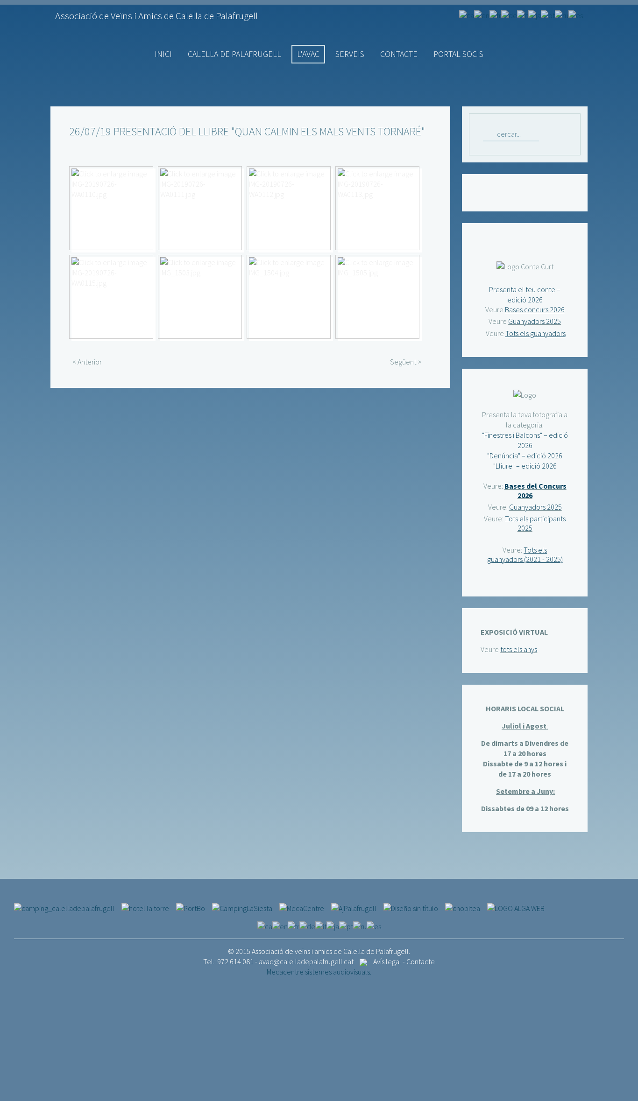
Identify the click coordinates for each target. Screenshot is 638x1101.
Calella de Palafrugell (234, 54)
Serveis (349, 54)
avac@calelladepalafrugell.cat (306, 961)
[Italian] (522, 14)
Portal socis (458, 54)
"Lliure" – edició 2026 (525, 465)
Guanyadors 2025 (534, 321)
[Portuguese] (548, 14)
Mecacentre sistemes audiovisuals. (319, 971)
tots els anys (518, 649)
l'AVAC (308, 54)
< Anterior (87, 361)
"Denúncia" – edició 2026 (524, 455)
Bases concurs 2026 (535, 309)
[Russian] (561, 14)
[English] (481, 14)
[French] (495, 14)
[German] (509, 14)
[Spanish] (575, 14)
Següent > (405, 361)
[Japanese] (534, 14)
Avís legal (387, 961)
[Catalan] (466, 14)
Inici (163, 54)
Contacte (399, 54)
